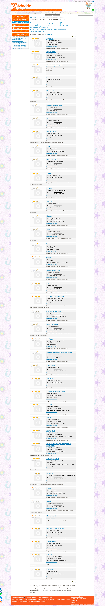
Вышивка (41, 25)
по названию (48, 34)
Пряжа (48, 488)
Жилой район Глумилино (19, 38)
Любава (49, 417)
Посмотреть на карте (51, 46)
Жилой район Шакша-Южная (20, 46)
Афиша (13, 10)
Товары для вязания (37, 31)
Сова (48, 146)
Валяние (33, 25)
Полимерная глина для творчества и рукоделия (43, 29)
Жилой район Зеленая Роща (19, 42)
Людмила (49, 378)
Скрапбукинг (62, 29)
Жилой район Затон (17, 41)
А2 (47, 77)
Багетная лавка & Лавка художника (59, 352)
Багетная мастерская (54, 105)
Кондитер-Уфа (51, 159)
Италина (49, 569)
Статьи (19, 10)
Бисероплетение (66, 23)
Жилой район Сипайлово (19, 43)
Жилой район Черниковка (19, 45)
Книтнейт (49, 501)
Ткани (48, 244)
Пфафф (49, 188)
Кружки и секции (19, 19)
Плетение (44, 27)
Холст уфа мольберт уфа (55, 391)
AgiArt (48, 173)
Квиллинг (57, 25)
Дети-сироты (17, 28)
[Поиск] (93, 10)
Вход (92, 1)
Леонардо (49, 201)
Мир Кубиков (51, 131)
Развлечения (18, 31)
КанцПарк (50, 554)
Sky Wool (49, 339)
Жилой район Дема (17, 39)
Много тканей (51, 516)
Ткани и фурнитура (53, 270)
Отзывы (24, 10)
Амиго (48, 257)
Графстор (49, 473)
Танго (48, 118)
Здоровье (16, 25)
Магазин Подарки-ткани (55, 528)
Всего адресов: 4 (50, 66)
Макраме (64, 25)
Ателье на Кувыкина (53, 311)
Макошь (49, 216)
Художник (50, 39)
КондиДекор (50, 431)
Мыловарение (35, 27)
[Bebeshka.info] (31, 17)
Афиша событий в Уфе (77, 597)
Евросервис (50, 365)
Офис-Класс (50, 90)
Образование (18, 16)
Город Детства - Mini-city (55, 296)
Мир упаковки (51, 52)
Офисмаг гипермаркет (54, 65)
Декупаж (49, 25)
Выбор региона (75, 602)
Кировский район (17, 48)
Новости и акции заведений (78, 598)
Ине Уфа (49, 283)
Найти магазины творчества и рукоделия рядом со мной (45, 23)
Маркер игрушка (52, 324)
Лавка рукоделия (52, 459)
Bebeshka (24, 5)
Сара (48, 229)
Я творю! (49, 404)
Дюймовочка (51, 541)
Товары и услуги (19, 22)
